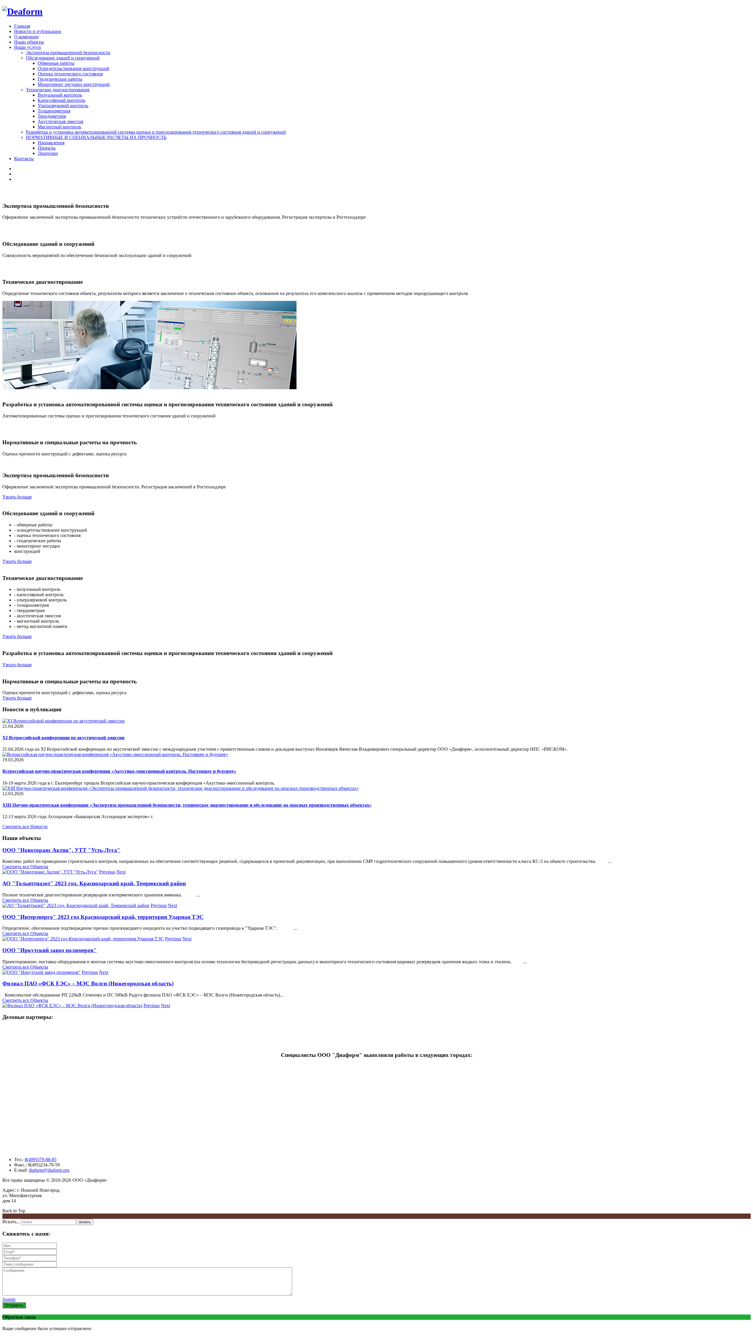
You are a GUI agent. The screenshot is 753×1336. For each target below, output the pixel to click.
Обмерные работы (56, 63)
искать (85, 1222)
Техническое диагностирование (58, 89)
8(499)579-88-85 (40, 1159)
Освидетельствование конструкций (73, 68)
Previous (107, 871)
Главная (22, 26)
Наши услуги (27, 47)
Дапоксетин (14, 1216)
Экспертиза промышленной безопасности (68, 52)
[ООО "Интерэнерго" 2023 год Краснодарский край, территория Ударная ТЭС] (83, 938)
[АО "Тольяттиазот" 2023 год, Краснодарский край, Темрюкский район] (75, 905)
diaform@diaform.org (49, 1170)
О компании (26, 36)
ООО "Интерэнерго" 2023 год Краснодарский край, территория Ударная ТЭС (103, 917)
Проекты (47, 147)
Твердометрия (52, 116)
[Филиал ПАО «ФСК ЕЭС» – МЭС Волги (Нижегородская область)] (72, 1005)
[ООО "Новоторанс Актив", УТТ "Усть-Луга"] (50, 871)
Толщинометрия (54, 110)
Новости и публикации (37, 31)
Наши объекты (29, 41)
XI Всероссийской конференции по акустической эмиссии (63, 737)
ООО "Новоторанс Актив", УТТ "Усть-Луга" (61, 850)
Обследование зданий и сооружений (63, 57)
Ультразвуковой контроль (63, 105)
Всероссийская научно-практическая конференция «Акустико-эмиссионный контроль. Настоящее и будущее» (119, 771)
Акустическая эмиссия (60, 121)
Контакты (24, 158)
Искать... (11, 1221)
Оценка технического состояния (70, 73)
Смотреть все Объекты (25, 866)
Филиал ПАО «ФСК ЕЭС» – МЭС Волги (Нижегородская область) (88, 983)
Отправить (14, 1305)
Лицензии (48, 153)
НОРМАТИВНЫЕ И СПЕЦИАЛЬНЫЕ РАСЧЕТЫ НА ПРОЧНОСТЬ (96, 137)
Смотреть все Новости (25, 826)
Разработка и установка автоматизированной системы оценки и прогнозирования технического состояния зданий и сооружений (156, 132)
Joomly (9, 1299)
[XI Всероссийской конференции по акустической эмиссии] (63, 720)
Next (121, 871)
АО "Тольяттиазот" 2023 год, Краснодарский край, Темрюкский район (94, 883)
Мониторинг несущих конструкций (74, 84)
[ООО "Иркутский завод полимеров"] (41, 972)
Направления (51, 142)
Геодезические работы (60, 79)
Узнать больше (17, 496)
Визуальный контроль (60, 94)
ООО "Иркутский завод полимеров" (49, 950)
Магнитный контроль (59, 126)
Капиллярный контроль (61, 100)
